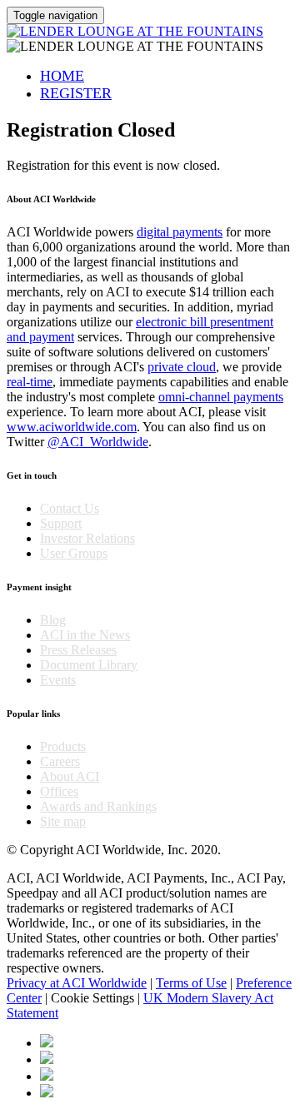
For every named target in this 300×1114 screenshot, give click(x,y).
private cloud (182, 367)
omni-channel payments (220, 397)
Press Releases (78, 650)
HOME (62, 75)
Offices (59, 791)
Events (58, 680)
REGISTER (76, 93)
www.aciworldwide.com (72, 427)
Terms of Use (191, 983)
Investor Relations (87, 538)
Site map (63, 821)
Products (63, 746)
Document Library (89, 665)
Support (61, 523)
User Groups (74, 553)
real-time (29, 382)
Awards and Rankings (98, 806)
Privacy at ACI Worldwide (77, 983)
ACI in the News (85, 635)
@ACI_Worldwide (98, 442)
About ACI (69, 776)
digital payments (179, 232)
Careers (60, 761)
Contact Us (69, 508)
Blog (53, 620)
